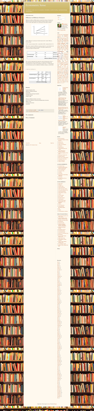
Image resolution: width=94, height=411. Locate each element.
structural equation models (63, 79)
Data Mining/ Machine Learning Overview (63, 140)
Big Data (59, 39)
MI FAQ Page (60, 234)
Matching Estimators (61, 156)
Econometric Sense (36, 5)
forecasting (65, 53)
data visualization (65, 47)
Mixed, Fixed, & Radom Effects (63, 157)
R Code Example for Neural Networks (65, 88)
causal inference (31, 111)
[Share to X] (40, 110)
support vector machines (61, 80)
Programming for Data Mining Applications (63, 175)
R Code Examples (61, 195)
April (58, 263)
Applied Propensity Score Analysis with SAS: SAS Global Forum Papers (62, 98)
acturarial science (60, 34)
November (59, 269)
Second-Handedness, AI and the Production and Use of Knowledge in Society (63, 118)
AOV (60, 37)
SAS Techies (60, 176)
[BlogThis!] (39, 110)
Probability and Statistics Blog (63, 220)
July (58, 264)
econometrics (37, 111)
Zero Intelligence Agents (62, 243)
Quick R (59, 209)
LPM (65, 60)
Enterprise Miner (60, 52)
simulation (60, 77)
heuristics (65, 55)
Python (66, 69)
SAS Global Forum (61, 165)
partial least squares (63, 67)
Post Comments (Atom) (33, 144)
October (58, 268)
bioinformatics (66, 39)
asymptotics (63, 37)
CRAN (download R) (61, 187)
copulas (63, 44)
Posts (59, 17)
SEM (67, 76)
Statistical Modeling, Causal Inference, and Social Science (62, 218)
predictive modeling (65, 68)
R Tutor (59, 203)
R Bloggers (60, 184)
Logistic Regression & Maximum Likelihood (61, 151)
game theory (59, 54)
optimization (59, 66)
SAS (65, 74)
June (58, 272)
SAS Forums (60, 173)
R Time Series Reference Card (63, 190)
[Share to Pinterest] (42, 110)
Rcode (62, 72)
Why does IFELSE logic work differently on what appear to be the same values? (63, 108)
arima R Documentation (62, 191)
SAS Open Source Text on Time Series (62, 179)
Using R (59, 193)
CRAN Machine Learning (62, 192)
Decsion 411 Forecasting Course (63, 233)
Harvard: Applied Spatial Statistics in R (62, 236)
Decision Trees (61, 48)
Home (40, 143)
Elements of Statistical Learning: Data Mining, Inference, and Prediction (62, 225)
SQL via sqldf (60, 196)
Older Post (52, 143)
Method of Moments (64, 62)
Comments (60, 19)
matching (59, 61)
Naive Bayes (60, 145)
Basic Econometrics (61, 138)
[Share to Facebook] (41, 110)
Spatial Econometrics (61, 160)
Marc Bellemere (60, 221)
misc (58, 63)
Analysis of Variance (61, 161)
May (58, 262)
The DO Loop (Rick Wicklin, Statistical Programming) (62, 168)
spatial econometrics (65, 78)
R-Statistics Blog (60, 186)
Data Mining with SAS (61, 229)
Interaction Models (64, 128)
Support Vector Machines (62, 144)
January (58, 267)
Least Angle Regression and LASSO (62, 149)
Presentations (61, 69)
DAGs (61, 45)
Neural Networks (63, 65)
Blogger (55, 403)
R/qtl (59, 208)
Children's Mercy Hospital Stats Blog (63, 245)
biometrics (60, 40)
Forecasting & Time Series (62, 158)
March (58, 265)
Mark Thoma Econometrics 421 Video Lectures (63, 216)
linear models (59, 58)
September (59, 276)
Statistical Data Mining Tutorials (61, 228)
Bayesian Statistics (64, 38)
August (58, 277)
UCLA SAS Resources (61, 169)
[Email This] (38, 110)
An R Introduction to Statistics (63, 211)
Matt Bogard (65, 24)
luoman (49, 403)
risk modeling (66, 73)
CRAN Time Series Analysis (62, 188)
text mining (63, 81)
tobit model (61, 82)
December (58, 284)
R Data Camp (60, 183)
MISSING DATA (62, 63)
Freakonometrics (60, 199)
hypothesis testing (60, 56)
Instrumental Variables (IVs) (62, 155)
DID (34, 111)
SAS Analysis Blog (61, 170)
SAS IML (64, 76)
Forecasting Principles (61, 231)
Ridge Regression (61, 147)
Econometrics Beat (61, 222)
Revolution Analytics (61, 197)
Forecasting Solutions (61, 230)
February (58, 282)
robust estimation (61, 74)
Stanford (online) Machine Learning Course (62, 242)
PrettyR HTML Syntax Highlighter (61, 202)
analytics (66, 36)
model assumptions (64, 64)
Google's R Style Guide (62, 200)
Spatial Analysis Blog (61, 238)
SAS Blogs (60, 172)
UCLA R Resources (61, 205)
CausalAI (58, 44)
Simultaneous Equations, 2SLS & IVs (63, 153)
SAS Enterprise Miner (61, 75)
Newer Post (28, 143)
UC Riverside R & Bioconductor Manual (61, 207)
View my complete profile (61, 30)
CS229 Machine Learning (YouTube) (62, 240)
